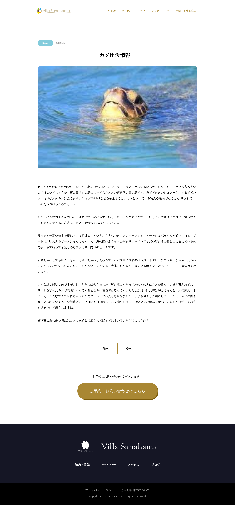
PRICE (142, 10)
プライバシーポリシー (99, 490)
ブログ (155, 10)
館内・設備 (82, 464)
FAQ (167, 10)
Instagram (109, 464)
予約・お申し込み (186, 10)
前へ (106, 348)
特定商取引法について (135, 490)
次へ (129, 348)
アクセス (126, 10)
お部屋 (112, 10)
